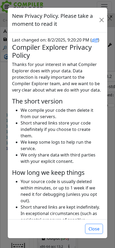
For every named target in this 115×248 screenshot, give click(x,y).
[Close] (101, 20)
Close (94, 229)
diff (95, 40)
